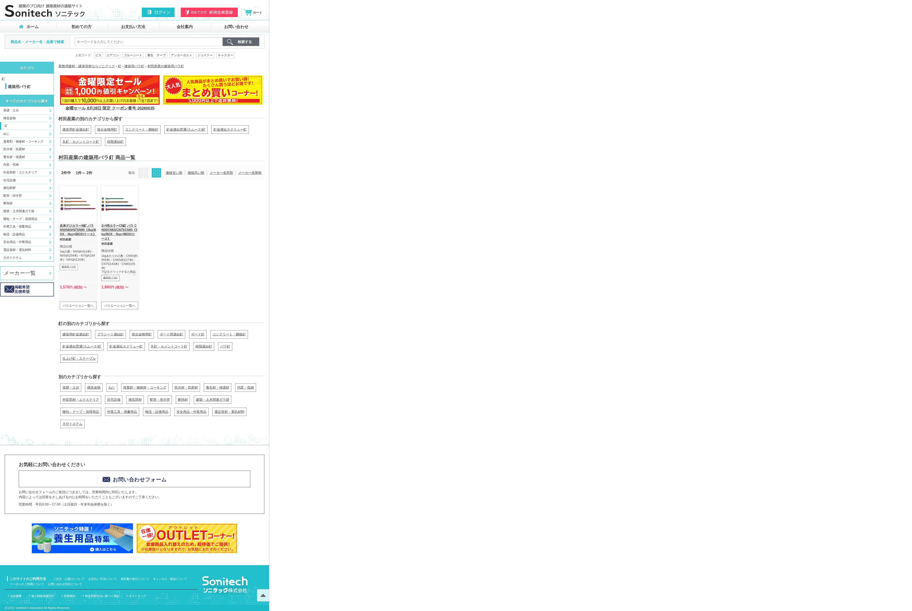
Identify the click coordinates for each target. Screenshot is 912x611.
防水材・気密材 (14, 149)
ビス (98, 55)
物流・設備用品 (14, 234)
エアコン (112, 55)
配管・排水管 (12, 195)
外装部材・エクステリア (20, 172)
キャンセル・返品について (170, 579)
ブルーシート (133, 55)
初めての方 (81, 26)
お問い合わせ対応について (65, 584)
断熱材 (8, 203)
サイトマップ (137, 596)
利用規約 (69, 596)
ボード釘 (197, 334)
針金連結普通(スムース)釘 (185, 129)
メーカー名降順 (249, 173)
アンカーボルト (181, 55)
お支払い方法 (133, 26)
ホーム (33, 26)
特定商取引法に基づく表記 (102, 596)
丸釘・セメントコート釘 (80, 141)
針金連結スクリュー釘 (230, 129)
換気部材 (9, 188)
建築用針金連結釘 (75, 129)
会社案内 (185, 26)
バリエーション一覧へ (78, 305)
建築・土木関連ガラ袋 (18, 211)
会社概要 (16, 596)
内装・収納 (11, 164)
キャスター (225, 55)
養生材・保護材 (14, 157)
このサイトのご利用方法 (28, 579)
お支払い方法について (102, 579)
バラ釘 (225, 346)
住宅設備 (9, 180)
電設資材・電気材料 (17, 250)
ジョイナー (205, 55)
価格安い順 (174, 173)
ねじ (6, 133)
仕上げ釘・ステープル (79, 358)
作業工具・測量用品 (17, 226)
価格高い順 (196, 173)
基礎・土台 (11, 110)
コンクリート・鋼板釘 (141, 129)
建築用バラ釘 (69, 266)
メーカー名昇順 (221, 173)
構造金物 (9, 118)
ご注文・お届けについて (69, 579)
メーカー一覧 (20, 273)
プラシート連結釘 (110, 334)
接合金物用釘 (107, 129)
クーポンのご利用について (27, 584)
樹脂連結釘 (115, 141)
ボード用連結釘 (171, 334)
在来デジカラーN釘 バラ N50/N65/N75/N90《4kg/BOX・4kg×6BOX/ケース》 (78, 230)
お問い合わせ (236, 26)
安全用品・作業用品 (17, 242)
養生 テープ (156, 55)
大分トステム (12, 257)
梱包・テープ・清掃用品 (20, 219)
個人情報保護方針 (42, 596)
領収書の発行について (135, 579)
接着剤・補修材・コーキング (23, 141)
